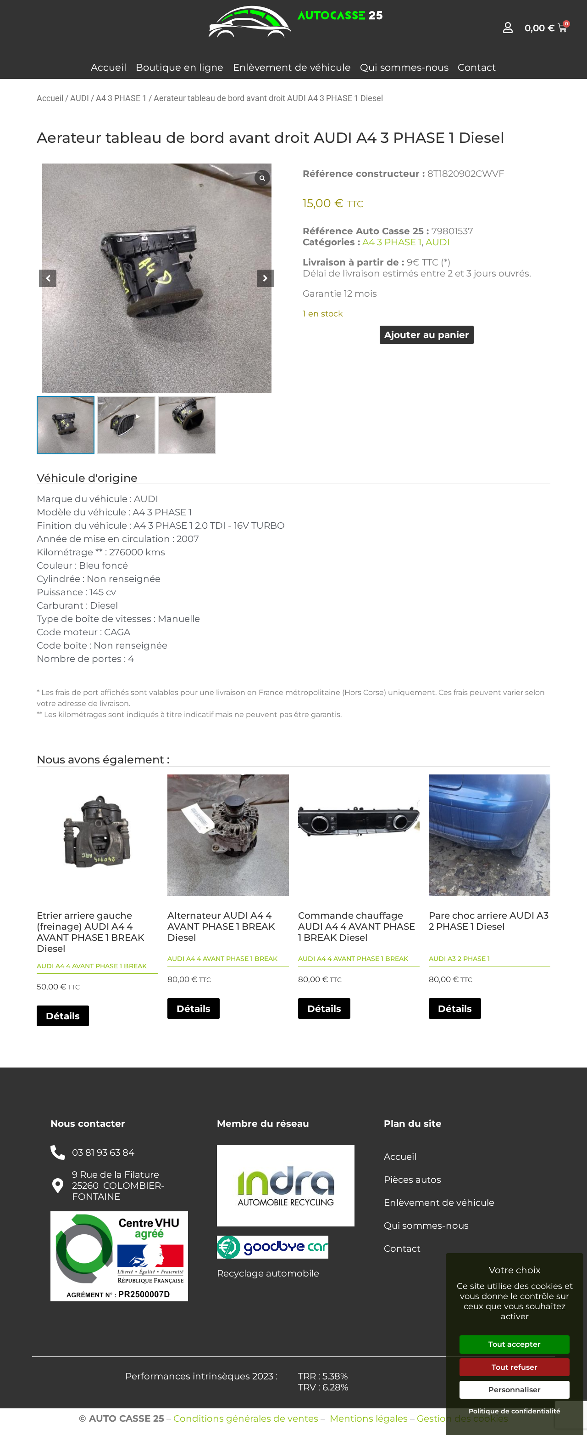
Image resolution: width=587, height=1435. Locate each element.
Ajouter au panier (426, 334)
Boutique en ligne (179, 67)
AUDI (79, 98)
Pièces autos (412, 1179)
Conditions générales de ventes (245, 1418)
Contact (477, 67)
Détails (63, 1016)
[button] (265, 278)
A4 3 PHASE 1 (121, 98)
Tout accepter (514, 1344)
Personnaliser (514, 1389)
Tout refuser (514, 1367)
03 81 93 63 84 (103, 1152)
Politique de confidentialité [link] (514, 1411)
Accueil (109, 67)
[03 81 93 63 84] (57, 1152)
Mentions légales (369, 1418)
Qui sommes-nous (404, 67)
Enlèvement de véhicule (292, 67)
